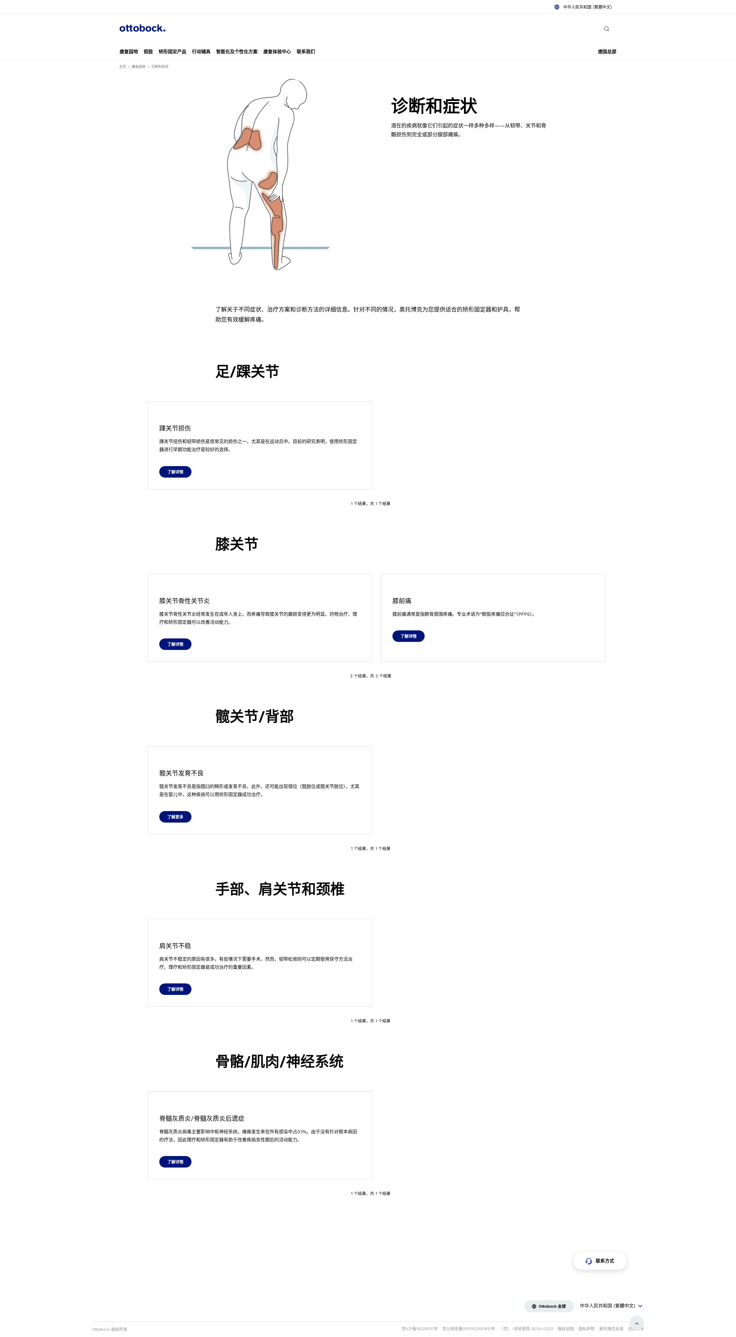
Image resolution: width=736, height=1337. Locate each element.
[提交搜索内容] (606, 29)
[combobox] (582, 7)
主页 (122, 67)
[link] (129, 52)
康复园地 (138, 67)
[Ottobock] (143, 28)
